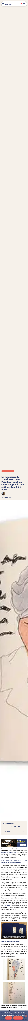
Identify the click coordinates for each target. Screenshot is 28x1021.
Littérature (8, 474)
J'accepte (8, 1018)
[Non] (25, 1016)
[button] (4, 826)
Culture (3, 474)
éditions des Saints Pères (9, 852)
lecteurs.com (7, 905)
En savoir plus (18, 1018)
